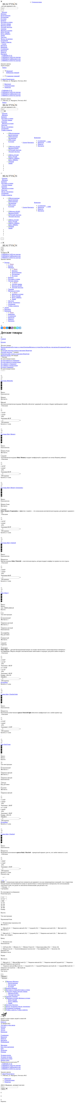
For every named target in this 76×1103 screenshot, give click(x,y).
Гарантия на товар (6, 1058)
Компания (11, 314)
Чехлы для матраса (52, 347)
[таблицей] (4, 370)
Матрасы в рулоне (17, 294)
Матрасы (15, 271)
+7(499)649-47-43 (6, 55)
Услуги (3, 1030)
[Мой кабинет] (1, 241)
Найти (3, 1089)
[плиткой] (1, 370)
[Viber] (12, 328)
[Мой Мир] (7, 328)
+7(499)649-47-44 (11, 59)
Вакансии (4, 1037)
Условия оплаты (6, 1055)
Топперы (26, 347)
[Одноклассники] (4, 328)
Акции (3, 1028)
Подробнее (4, 682)
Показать (4, 976)
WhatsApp (7, 87)
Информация (5, 1042)
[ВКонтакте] (2, 328)
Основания (61, 347)
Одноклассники (9, 85)
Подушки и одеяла (18, 347)
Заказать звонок (6, 99)
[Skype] (17, 328)
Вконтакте (7, 84)
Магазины (4, 1045)
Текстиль (43, 347)
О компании (5, 1035)
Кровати (9, 347)
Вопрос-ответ (5, 1060)
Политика (4, 1050)
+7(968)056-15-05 (11, 60)
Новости (3, 1022)
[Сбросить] (2, 975)
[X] (10, 328)
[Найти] (2, 10)
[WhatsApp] (15, 328)
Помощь (3, 1052)
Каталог (10, 266)
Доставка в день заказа (8, 1025)
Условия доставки (6, 1057)
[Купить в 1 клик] (1, 377)
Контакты (4, 1040)
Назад (12, 264)
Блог (2, 1048)
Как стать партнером (7, 1047)
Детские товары (17, 284)
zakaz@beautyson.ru (8, 79)
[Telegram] (20, 328)
